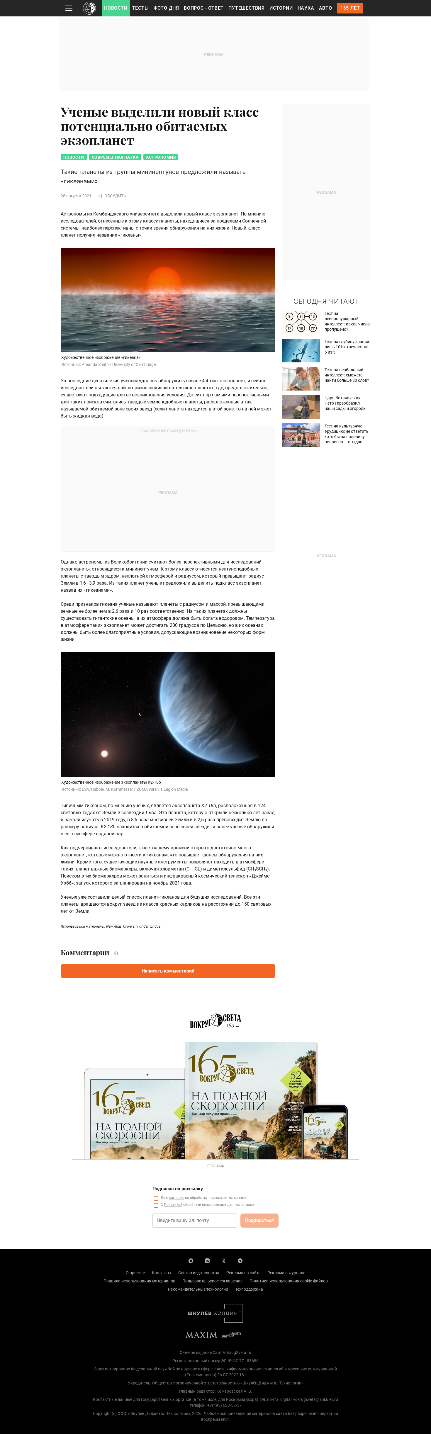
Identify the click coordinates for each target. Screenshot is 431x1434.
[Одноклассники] (223, 1260)
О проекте (135, 1272)
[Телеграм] (240, 1260)
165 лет (350, 8)
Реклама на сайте (243, 1272)
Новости (116, 8)
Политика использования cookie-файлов (289, 1281)
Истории (281, 8)
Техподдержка (249, 1289)
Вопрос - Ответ (204, 8)
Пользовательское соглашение (212, 1281)
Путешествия (246, 8)
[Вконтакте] (207, 1260)
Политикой (173, 1205)
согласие (176, 1198)
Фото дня (166, 8)
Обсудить (115, 196)
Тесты (140, 8)
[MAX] (191, 1260)
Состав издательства (198, 1272)
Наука (306, 8)
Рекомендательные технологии (198, 1289)
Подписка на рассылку (177, 1189)
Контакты (161, 1272)
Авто (325, 8)
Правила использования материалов (139, 1281)
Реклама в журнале (286, 1272)
